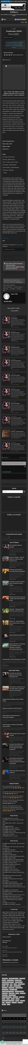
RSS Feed (4, 942)
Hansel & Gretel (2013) (15, 403)
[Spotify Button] (24, 19)
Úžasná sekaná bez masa (14, 896)
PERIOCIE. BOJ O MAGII (16, 912)
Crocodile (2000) (12, 854)
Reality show (11, 993)
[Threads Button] (19, 19)
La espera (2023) (14, 318)
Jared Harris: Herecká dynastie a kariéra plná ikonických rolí (15, 675)
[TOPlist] (4, 1010)
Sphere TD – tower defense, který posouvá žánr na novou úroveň (17, 623)
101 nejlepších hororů (13, 978)
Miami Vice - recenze (13, 818)
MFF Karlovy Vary (13, 989)
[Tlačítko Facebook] (17, 19)
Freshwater (18, 244)
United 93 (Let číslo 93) (14, 829)
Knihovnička (4, 988)
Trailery (17, 1000)
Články (8, 1004)
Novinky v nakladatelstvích (8, 991)
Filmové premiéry (18, 982)
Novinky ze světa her (19, 991)
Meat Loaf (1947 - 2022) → (14, 308)
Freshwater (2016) (14, 31)
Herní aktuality (21, 984)
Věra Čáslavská (11, 902)
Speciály (12, 999)
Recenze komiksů (12, 995)
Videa (3, 1002)
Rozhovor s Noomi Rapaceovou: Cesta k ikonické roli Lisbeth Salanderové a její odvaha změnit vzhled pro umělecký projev (13, 807)
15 (20, 1027)
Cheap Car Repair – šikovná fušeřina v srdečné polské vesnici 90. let (16, 559)
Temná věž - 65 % (20, 926)
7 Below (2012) (13, 927)
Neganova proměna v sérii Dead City (12, 708)
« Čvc (3, 1038)
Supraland (5, 915)
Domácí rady (22, 978)
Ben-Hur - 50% (11, 867)
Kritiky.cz (14, 12)
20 (14, 1029)
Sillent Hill (10, 826)
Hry (7, 986)
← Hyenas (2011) (14, 310)
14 (17, 1027)
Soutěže (8, 999)
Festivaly (4, 980)
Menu (5, 19)
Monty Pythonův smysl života (17, 635)
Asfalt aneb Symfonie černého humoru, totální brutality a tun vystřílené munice (12, 899)
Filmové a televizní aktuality (8, 982)
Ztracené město (12, 831)
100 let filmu (5, 978)
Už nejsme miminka (13, 869)
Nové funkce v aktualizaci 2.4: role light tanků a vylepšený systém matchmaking (17, 688)
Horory (14, 28)
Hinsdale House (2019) (15, 332)
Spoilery (17, 999)
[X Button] (15, 19)
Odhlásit (9, 937)
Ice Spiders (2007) (12, 862)
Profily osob (4, 993)
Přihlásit (4, 937)
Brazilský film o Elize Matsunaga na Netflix (14, 659)
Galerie (15, 984)
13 (13, 1027)
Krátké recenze (5, 989)
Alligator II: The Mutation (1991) (15, 859)
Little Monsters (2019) (15, 347)
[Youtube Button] (22, 19)
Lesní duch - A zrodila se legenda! (17, 431)
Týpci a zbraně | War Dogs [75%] (15, 861)
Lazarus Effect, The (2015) (14, 904)
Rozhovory (21, 997)
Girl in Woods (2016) (13, 890)
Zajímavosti (8, 1002)
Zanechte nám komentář (14, 34)
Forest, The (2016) (12, 882)
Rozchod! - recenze (13, 836)
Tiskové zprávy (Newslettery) (8, 1000)
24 (3, 1032)
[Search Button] (25, 19)
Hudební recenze (17, 986)
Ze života (4, 1004)
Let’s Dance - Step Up (13, 827)
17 (3, 1029)
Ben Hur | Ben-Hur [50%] (14, 870)
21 (17, 1029)
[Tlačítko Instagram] (20, 19)
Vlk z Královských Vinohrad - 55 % (16, 894)
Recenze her (22, 993)
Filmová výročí (18, 980)
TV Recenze (22, 1000)
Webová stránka (8, 301)
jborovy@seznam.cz (13, 962)
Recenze (17, 993)
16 (24, 1027)
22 (20, 1029)
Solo (10, 33)
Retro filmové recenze (6, 997)
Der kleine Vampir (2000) (16, 360)
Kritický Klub (11, 988)
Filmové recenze (5, 984)
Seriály (3, 999)
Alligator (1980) (12, 858)
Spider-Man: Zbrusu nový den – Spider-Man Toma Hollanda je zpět (17, 598)
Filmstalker (19, 915)
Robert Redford (11, 849)
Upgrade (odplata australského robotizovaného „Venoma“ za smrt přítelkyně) (11, 924)
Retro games (15, 997)
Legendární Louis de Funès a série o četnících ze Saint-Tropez (17, 583)
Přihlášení (23, 457)
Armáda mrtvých (12, 913)
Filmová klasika (10, 980)
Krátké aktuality (19, 988)
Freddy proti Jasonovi (8, 929)
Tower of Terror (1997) (15, 375)
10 (3, 1027)
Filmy (11, 984)
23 (24, 1029)
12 (10, 1027)
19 (10, 1029)
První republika (12, 920)
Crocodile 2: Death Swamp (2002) (16, 856)
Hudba (11, 986)
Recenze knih (4, 995)
